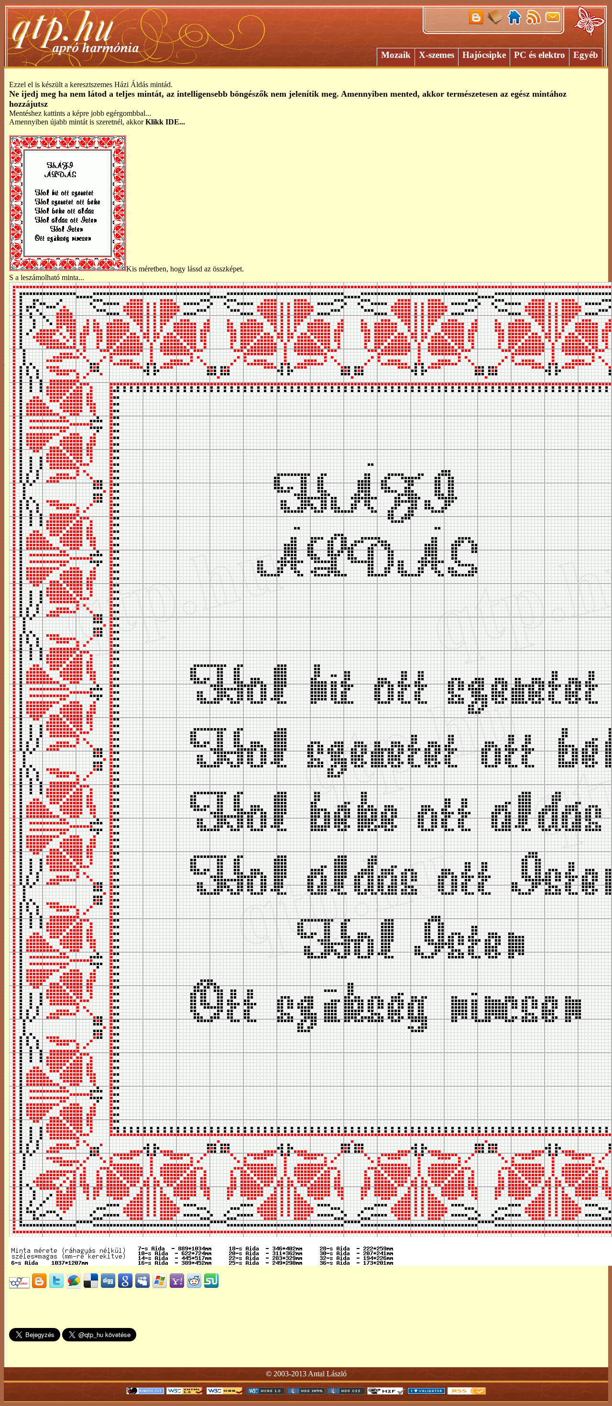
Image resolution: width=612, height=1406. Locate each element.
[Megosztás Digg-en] (108, 1286)
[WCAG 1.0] (266, 1392)
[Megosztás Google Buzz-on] (73, 1286)
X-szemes (436, 55)
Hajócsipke (484, 55)
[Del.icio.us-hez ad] (90, 1286)
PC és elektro (539, 55)
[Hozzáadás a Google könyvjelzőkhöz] (125, 1286)
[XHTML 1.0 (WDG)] (306, 1392)
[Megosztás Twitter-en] (56, 1286)
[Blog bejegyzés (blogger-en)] (39, 1286)
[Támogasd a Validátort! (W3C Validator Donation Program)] (426, 1392)
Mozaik (396, 55)
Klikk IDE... (165, 122)
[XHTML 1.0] (185, 1392)
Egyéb (585, 55)
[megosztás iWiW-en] (19, 1286)
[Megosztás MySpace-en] (142, 1286)
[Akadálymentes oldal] (386, 1392)
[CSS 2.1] (226, 1392)
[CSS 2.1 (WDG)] (346, 1392)
